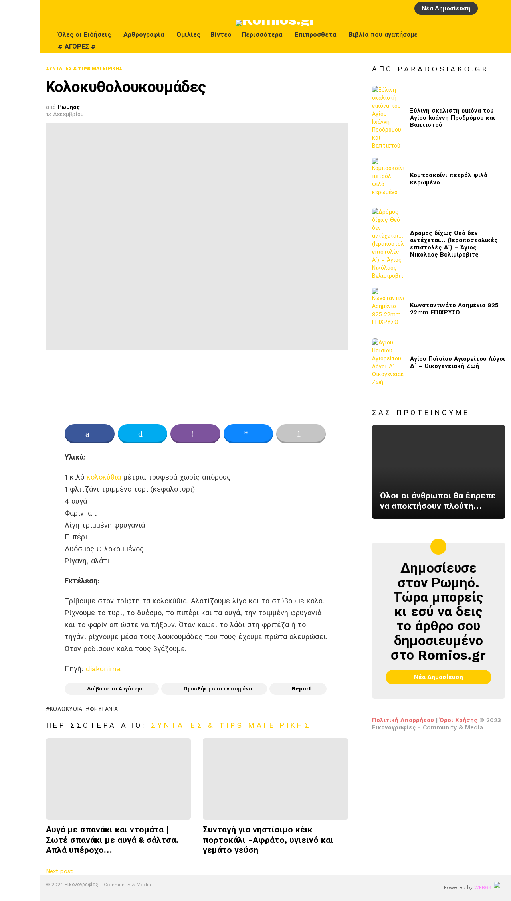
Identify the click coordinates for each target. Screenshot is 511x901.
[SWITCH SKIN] (481, 41)
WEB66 (482, 887)
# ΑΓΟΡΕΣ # (77, 46)
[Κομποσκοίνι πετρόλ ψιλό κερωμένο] (388, 179)
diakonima (103, 668)
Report (301, 689)
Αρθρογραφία (143, 34)
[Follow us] (498, 41)
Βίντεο (221, 34)
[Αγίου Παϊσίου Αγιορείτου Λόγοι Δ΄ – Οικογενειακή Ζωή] (388, 362)
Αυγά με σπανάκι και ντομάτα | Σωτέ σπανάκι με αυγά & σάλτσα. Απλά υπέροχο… (112, 839)
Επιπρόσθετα (315, 34)
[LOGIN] (486, 8)
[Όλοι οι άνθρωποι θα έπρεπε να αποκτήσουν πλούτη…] (438, 472)
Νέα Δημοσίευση (446, 8)
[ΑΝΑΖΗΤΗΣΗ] (500, 8)
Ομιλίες (188, 34)
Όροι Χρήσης (458, 720)
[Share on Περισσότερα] (301, 433)
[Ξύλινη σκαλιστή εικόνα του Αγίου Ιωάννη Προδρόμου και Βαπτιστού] (388, 118)
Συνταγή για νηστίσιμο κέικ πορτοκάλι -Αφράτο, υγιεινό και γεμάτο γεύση (268, 839)
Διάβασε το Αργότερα (115, 689)
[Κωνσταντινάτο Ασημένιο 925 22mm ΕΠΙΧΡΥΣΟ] (388, 309)
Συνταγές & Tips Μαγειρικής (231, 725)
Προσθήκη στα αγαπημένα (218, 689)
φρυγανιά (104, 709)
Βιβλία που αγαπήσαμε (383, 34)
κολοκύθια (104, 477)
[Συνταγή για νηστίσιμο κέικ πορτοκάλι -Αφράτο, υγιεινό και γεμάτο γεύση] (275, 779)
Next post (59, 871)
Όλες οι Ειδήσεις (84, 34)
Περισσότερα (262, 34)
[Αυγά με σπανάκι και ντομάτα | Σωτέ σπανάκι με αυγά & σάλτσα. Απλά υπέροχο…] (118, 779)
